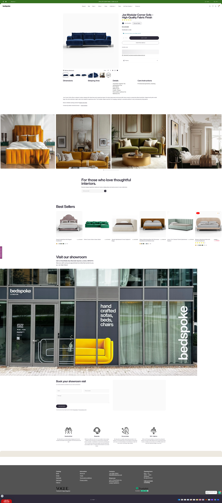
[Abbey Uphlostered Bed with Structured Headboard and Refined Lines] (153, 224)
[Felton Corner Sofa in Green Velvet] (97, 224)
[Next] (115, 42)
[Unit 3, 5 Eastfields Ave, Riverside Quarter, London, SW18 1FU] (139, 395)
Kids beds (59, 480)
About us (82, 473)
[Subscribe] (105, 191)
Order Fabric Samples (1, 252)
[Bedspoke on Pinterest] (5, 1)
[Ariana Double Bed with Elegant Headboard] (69, 224)
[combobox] (208, 1)
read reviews (84, 105)
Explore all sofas (83, 102)
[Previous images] (2, 141)
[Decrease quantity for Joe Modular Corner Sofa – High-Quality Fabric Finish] (123, 38)
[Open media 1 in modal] (91, 41)
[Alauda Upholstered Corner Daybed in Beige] (125, 224)
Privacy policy (83, 480)
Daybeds (58, 478)
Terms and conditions (86, 478)
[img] (126, 20)
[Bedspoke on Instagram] (3, 1)
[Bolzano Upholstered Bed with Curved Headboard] (208, 224)
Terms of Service (82, 409)
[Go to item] (65, 75)
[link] (68, 430)
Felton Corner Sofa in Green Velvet (92, 239)
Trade (81, 475)
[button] (6, 501)
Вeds (57, 473)
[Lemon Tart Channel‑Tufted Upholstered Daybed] (180, 224)
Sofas (57, 475)
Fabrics (58, 482)
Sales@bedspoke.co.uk (115, 475)
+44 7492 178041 (113, 473)
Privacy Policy (75, 409)
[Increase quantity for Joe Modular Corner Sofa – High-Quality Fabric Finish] (127, 38)
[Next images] (220, 141)
